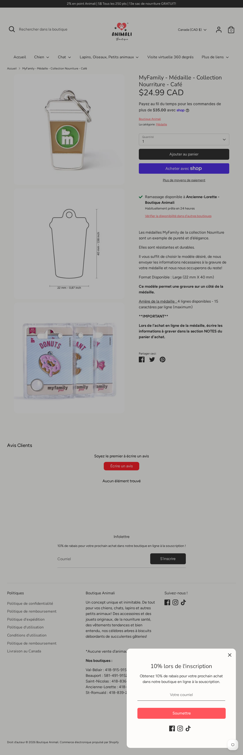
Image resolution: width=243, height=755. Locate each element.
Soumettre (182, 713)
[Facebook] (172, 728)
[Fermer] (229, 655)
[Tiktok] (188, 728)
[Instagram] (180, 728)
